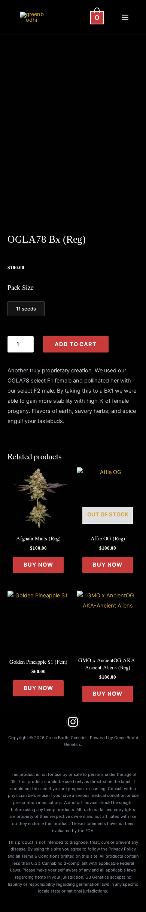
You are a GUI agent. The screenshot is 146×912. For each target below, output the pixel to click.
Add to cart (76, 344)
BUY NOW (38, 564)
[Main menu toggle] (125, 17)
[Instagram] (73, 722)
